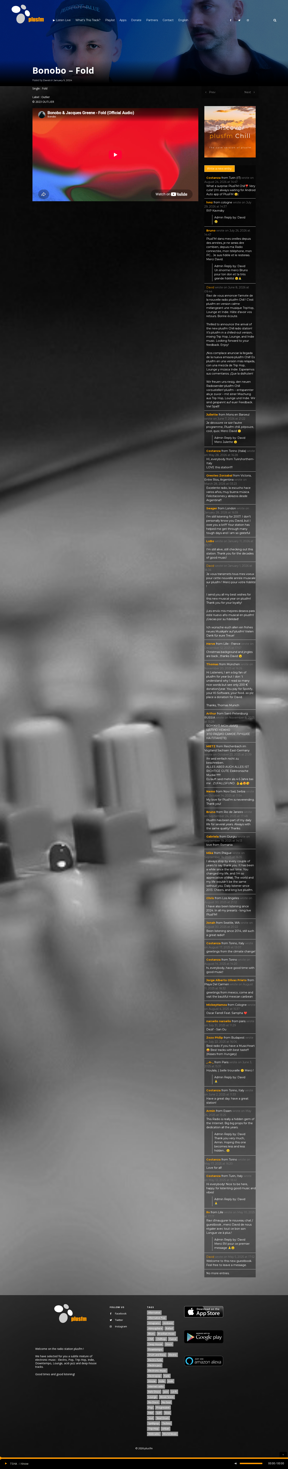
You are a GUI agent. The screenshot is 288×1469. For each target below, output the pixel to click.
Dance (172, 1339)
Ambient (168, 1323)
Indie (162, 1381)
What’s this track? (88, 20)
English (183, 20)
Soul (150, 1418)
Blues (151, 1333)
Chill (150, 1339)
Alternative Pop (156, 1318)
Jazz (166, 1391)
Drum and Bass (156, 1354)
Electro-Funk (155, 1360)
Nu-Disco (153, 1402)
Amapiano (154, 1323)
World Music (170, 1434)
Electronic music (157, 1370)
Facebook (121, 1313)
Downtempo (155, 1349)
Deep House (155, 1344)
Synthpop (153, 1423)
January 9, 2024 (62, 80)
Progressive (162, 1407)
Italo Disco (154, 1391)
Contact (168, 20)
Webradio (153, 1434)
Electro (173, 1354)
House (152, 1381)
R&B (150, 1412)
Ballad (169, 1328)
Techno (166, 1423)
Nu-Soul (166, 1402)
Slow (167, 1412)
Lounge (152, 1397)
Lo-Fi (174, 1391)
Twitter (119, 1320)
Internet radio (156, 1386)
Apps (123, 20)
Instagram (121, 1326)
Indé (170, 1381)
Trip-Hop (153, 1428)
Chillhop (161, 1339)
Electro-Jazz (154, 1365)
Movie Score (167, 1397)
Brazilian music (166, 1333)
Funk (166, 1376)
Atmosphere (155, 1328)
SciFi (159, 1412)
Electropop (154, 1376)
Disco (169, 1344)
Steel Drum (163, 1418)
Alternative (154, 1312)
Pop (150, 1407)
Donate (136, 20)
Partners (152, 20)
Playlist (110, 20)
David (46, 80)
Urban (165, 1428)
